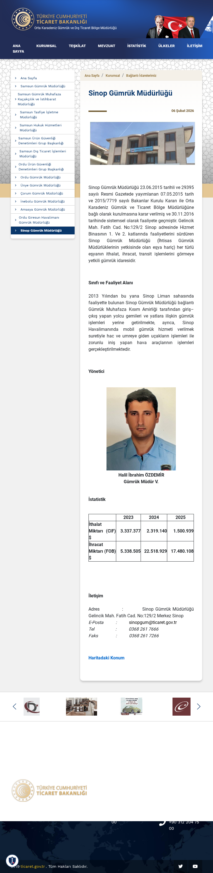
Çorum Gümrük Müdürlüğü (42, 193)
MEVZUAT (106, 46)
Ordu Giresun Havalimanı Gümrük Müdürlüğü (39, 220)
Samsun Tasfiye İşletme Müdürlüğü (39, 114)
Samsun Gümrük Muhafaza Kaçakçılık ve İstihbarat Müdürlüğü (39, 99)
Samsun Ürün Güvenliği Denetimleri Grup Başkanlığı (41, 140)
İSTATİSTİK (136, 46)
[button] (14, 706)
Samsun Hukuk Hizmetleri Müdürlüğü (41, 127)
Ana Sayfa (29, 78)
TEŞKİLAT (77, 46)
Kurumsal (113, 76)
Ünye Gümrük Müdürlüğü (40, 185)
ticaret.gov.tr (33, 866)
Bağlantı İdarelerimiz (141, 76)
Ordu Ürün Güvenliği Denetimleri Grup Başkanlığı (41, 166)
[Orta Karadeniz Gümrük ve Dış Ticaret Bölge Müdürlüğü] (49, 18)
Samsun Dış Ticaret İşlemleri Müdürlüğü (42, 153)
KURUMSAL (46, 46)
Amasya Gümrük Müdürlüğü (43, 209)
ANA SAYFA (18, 48)
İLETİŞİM (194, 46)
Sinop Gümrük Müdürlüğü (41, 230)
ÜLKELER (166, 46)
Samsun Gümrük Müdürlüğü (43, 86)
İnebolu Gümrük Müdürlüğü (43, 201)
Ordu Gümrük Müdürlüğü (40, 177)
